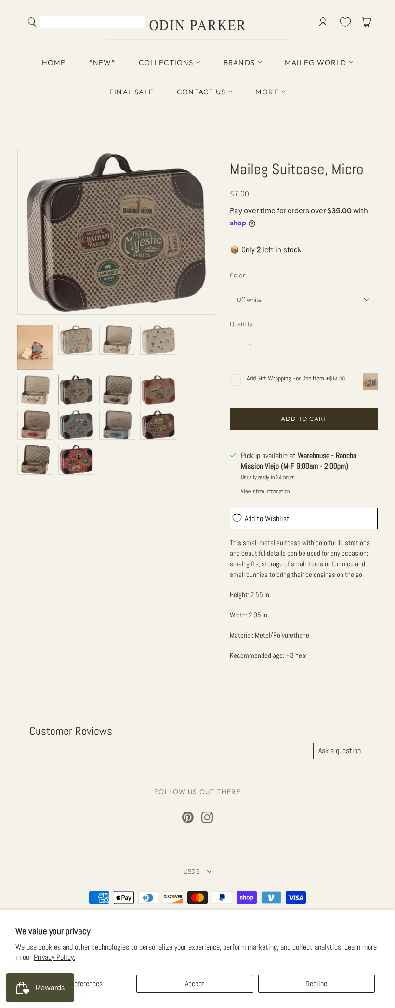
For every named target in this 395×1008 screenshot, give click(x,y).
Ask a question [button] (339, 751)
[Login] (323, 22)
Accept (195, 984)
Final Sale (131, 91)
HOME (54, 62)
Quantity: (242, 323)
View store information (265, 491)
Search (136, 23)
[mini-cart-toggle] (368, 22)
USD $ (192, 871)
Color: (238, 275)
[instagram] (207, 817)
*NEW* (102, 62)
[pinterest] (188, 817)
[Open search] (32, 22)
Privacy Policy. (54, 957)
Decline (316, 984)
